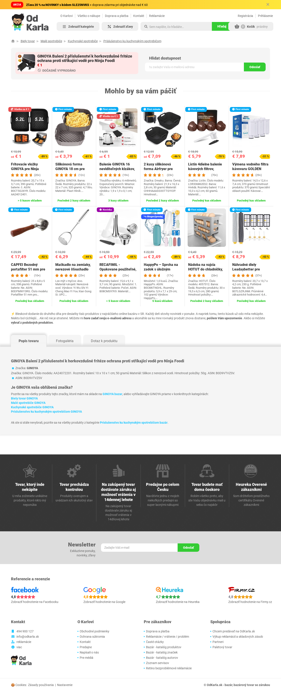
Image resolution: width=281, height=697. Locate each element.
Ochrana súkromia (92, 636)
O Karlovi (66, 15)
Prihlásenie (265, 15)
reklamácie (23, 642)
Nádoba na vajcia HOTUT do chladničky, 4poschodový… (205, 269)
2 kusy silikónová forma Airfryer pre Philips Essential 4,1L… (162, 169)
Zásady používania (41, 685)
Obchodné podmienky (94, 631)
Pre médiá (86, 657)
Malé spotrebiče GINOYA (28, 403)
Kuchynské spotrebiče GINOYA (32, 407)
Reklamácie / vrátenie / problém (167, 636)
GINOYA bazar (112, 394)
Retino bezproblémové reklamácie (169, 668)
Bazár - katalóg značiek (162, 652)
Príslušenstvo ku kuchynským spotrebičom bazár (134, 422)
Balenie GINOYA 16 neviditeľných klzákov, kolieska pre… (117, 169)
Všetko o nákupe (88, 15)
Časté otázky (155, 642)
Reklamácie (157, 15)
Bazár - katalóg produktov (163, 647)
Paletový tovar (222, 647)
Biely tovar (28, 41)
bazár (228, 685)
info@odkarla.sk (27, 636)
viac (19, 647)
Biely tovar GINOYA (24, 398)
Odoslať (254, 67)
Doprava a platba (116, 15)
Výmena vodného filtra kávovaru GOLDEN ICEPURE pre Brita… (250, 169)
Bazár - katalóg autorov (162, 657)
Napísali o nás (89, 652)
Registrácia (245, 15)
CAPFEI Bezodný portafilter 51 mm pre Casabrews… (28, 269)
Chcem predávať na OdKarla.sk (234, 631)
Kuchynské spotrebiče (83, 41)
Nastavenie (64, 685)
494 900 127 (25, 631)
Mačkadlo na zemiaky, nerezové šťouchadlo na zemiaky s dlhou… (73, 269)
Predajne (86, 647)
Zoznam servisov (157, 663)
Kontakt (138, 15)
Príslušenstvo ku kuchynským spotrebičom (132, 41)
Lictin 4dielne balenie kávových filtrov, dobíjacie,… (205, 169)
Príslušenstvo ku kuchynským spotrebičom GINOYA (46, 411)
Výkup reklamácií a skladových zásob (238, 636)
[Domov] (13, 41)
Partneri (218, 642)
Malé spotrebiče (51, 41)
